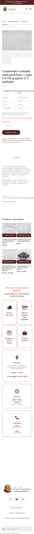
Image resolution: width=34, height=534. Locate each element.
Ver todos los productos (8, 201)
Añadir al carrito (11, 132)
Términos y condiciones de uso (17, 513)
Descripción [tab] (17, 157)
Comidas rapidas (12, 138)
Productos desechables (13, 21)
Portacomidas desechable (23, 138)
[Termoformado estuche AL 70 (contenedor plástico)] (9, 230)
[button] (30, 9)
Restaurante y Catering (15, 142)
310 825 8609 (17, 432)
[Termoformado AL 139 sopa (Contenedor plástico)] (24, 256)
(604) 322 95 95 (17, 427)
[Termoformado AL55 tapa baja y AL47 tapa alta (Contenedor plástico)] (9, 256)
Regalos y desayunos (19, 140)
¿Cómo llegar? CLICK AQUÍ (17, 376)
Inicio (3, 21)
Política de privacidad (16, 507)
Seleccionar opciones (23, 235)
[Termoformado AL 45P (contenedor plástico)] (24, 230)
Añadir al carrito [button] (9, 235)
